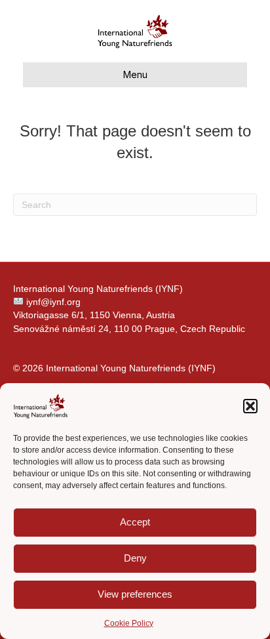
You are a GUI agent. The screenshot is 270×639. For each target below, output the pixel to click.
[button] (250, 406)
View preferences (135, 594)
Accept (135, 521)
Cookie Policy (128, 623)
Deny (135, 558)
